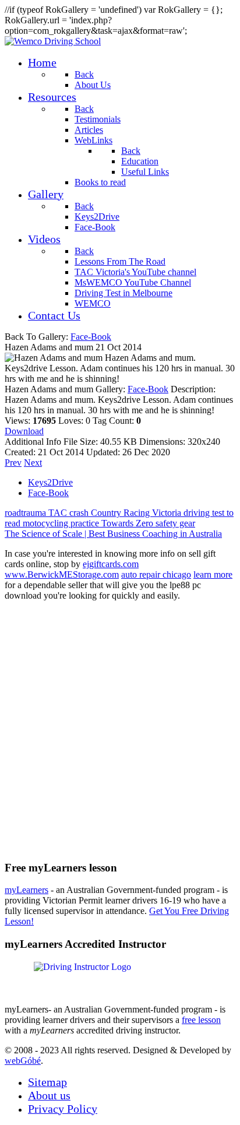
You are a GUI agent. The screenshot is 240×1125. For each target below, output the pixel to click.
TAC (58, 513)
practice (85, 523)
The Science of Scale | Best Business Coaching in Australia (113, 534)
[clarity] (53, 41)
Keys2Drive (50, 482)
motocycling (46, 523)
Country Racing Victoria (137, 513)
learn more (212, 574)
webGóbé (23, 1061)
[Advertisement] (120, 730)
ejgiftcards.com (111, 564)
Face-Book (90, 337)
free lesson (201, 1020)
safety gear (175, 523)
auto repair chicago (156, 574)
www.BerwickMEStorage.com (62, 574)
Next (33, 462)
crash (80, 513)
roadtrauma (26, 513)
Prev (13, 462)
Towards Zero (128, 523)
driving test (205, 513)
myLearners (26, 890)
